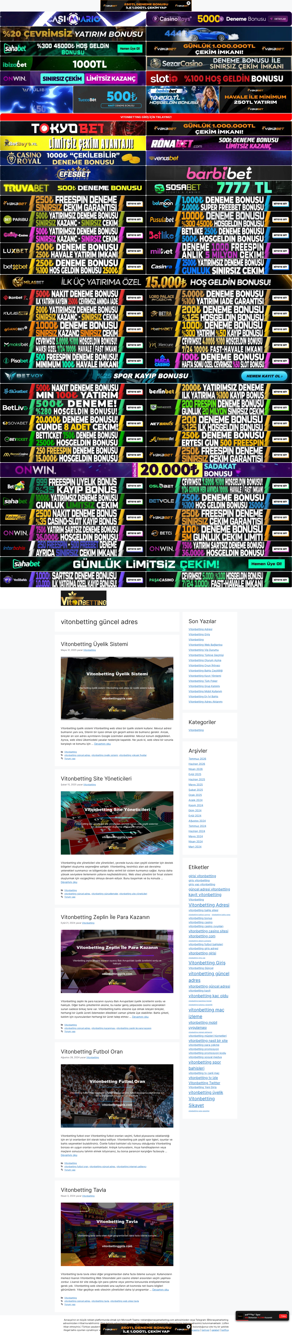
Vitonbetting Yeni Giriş (203, 1087)
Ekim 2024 (195, 810)
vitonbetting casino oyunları (206, 926)
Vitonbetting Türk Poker (203, 680)
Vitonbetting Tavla (83, 1190)
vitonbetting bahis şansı (221, 915)
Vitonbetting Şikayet (202, 1102)
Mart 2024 (195, 846)
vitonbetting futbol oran (76, 1166)
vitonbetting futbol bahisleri (206, 944)
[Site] (73, 203)
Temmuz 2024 (197, 826)
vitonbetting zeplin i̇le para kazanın (133, 1028)
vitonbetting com (202, 936)
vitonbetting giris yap (197, 958)
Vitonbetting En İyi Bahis (203, 696)
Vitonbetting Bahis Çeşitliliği (206, 670)
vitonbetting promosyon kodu (207, 1053)
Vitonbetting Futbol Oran (92, 1051)
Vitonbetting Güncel (201, 968)
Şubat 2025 (196, 789)
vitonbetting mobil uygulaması (203, 1024)
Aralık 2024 (196, 800)
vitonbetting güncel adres (77, 755)
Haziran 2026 (197, 763)
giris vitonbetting (199, 880)
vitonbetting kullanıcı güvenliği (200, 1005)
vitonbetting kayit (199, 990)
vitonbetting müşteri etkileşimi (200, 1032)
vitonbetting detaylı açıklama (200, 941)
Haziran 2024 (197, 831)
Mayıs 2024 (196, 836)
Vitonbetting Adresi (200, 629)
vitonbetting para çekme (204, 1044)
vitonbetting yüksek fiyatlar (133, 755)
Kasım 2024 (196, 805)
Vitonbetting (70, 752)
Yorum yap (69, 758)
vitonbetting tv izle (203, 1078)
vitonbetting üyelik (206, 1092)
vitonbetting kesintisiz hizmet (200, 1001)
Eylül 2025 (195, 774)
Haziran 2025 (197, 779)
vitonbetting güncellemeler (104, 893)
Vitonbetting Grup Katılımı (204, 686)
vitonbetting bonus (200, 918)
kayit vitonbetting (205, 894)
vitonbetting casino (201, 922)
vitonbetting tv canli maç (204, 1073)
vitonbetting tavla (100, 1301)
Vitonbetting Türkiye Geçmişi (206, 655)
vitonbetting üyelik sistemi (104, 755)
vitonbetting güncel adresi (209, 986)
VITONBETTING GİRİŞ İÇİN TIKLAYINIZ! (146, 117)
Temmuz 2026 (197, 758)
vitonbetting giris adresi (203, 948)
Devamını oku (102, 743)
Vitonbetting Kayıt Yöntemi (205, 675)
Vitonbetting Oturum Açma (205, 660)
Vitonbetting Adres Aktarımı (205, 701)
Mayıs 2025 (196, 784)
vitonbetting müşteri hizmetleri (208, 1035)
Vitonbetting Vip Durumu (204, 649)
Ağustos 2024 (197, 820)
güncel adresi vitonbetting (209, 889)
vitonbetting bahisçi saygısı (199, 915)
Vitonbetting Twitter (204, 1083)
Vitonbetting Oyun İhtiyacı (204, 665)
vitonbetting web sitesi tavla (124, 1301)
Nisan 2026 (196, 769)
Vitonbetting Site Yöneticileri (96, 778)
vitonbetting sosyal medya (205, 1057)
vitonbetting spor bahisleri (205, 1065)
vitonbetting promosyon (204, 1049)
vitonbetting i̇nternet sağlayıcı (131, 1166)
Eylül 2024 (195, 815)
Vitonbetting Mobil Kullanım (205, 691)
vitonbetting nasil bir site (208, 1040)
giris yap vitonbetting (202, 884)
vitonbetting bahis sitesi (203, 910)
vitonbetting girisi (202, 953)
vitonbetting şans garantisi (199, 1111)
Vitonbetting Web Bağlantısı (205, 644)
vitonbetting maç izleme (206, 1013)
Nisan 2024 (196, 841)
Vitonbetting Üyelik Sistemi (94, 644)
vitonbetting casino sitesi (208, 931)
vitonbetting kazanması (103, 1028)
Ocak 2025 (195, 794)
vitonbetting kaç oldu (208, 995)
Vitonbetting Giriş (199, 634)
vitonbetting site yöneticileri (133, 893)
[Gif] (146, 282)
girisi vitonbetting (202, 876)
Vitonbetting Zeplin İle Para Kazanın (105, 917)
